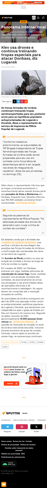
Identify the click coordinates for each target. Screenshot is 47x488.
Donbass (40, 342)
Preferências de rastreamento (13, 457)
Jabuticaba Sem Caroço (24, 420)
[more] (42, 178)
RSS (23, 454)
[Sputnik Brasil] (7, 19)
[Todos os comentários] (3, 484)
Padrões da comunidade (10, 454)
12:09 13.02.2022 (8, 67)
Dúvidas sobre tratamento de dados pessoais (19, 449)
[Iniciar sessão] (38, 17)
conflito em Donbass (23, 321)
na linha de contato (25, 202)
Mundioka (6, 420)
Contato (29, 441)
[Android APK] (8, 464)
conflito (5, 347)
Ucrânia (31, 342)
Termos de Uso (19, 441)
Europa (23, 342)
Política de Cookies (28, 445)
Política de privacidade (10, 445)
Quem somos (6, 441)
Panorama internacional (10, 342)
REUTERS (6, 97)
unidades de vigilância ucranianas (19, 242)
